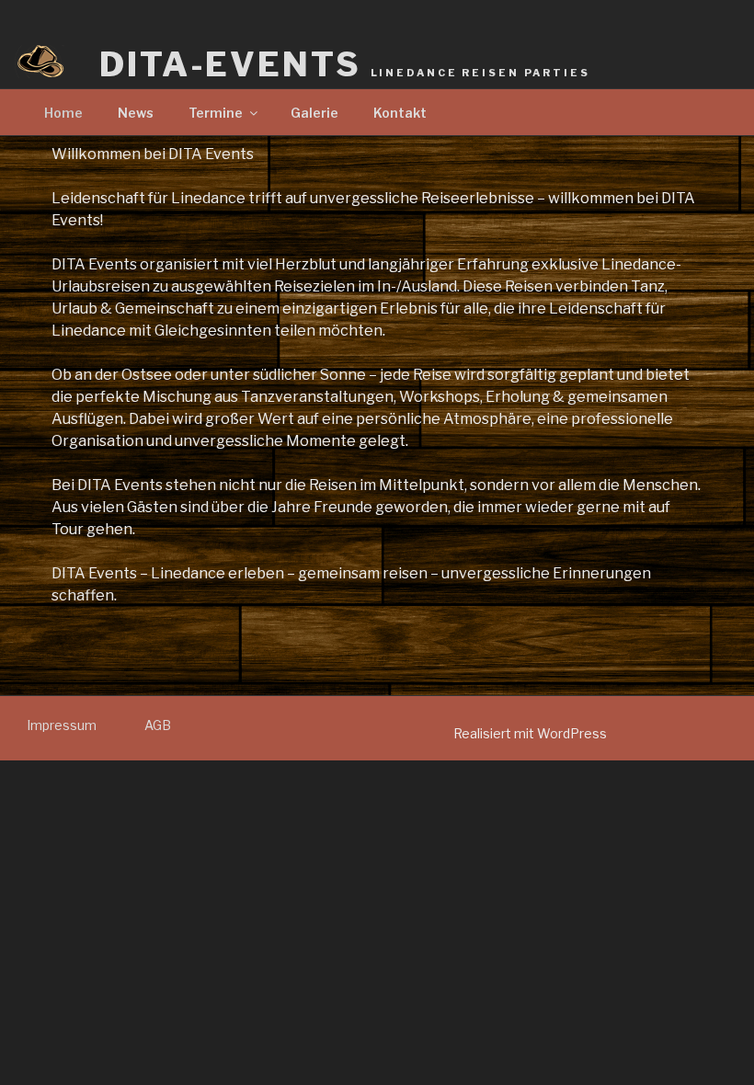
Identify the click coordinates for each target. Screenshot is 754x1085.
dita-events (344, 64)
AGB (157, 725)
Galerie (314, 112)
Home (63, 112)
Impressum (62, 725)
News (136, 112)
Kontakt (400, 112)
